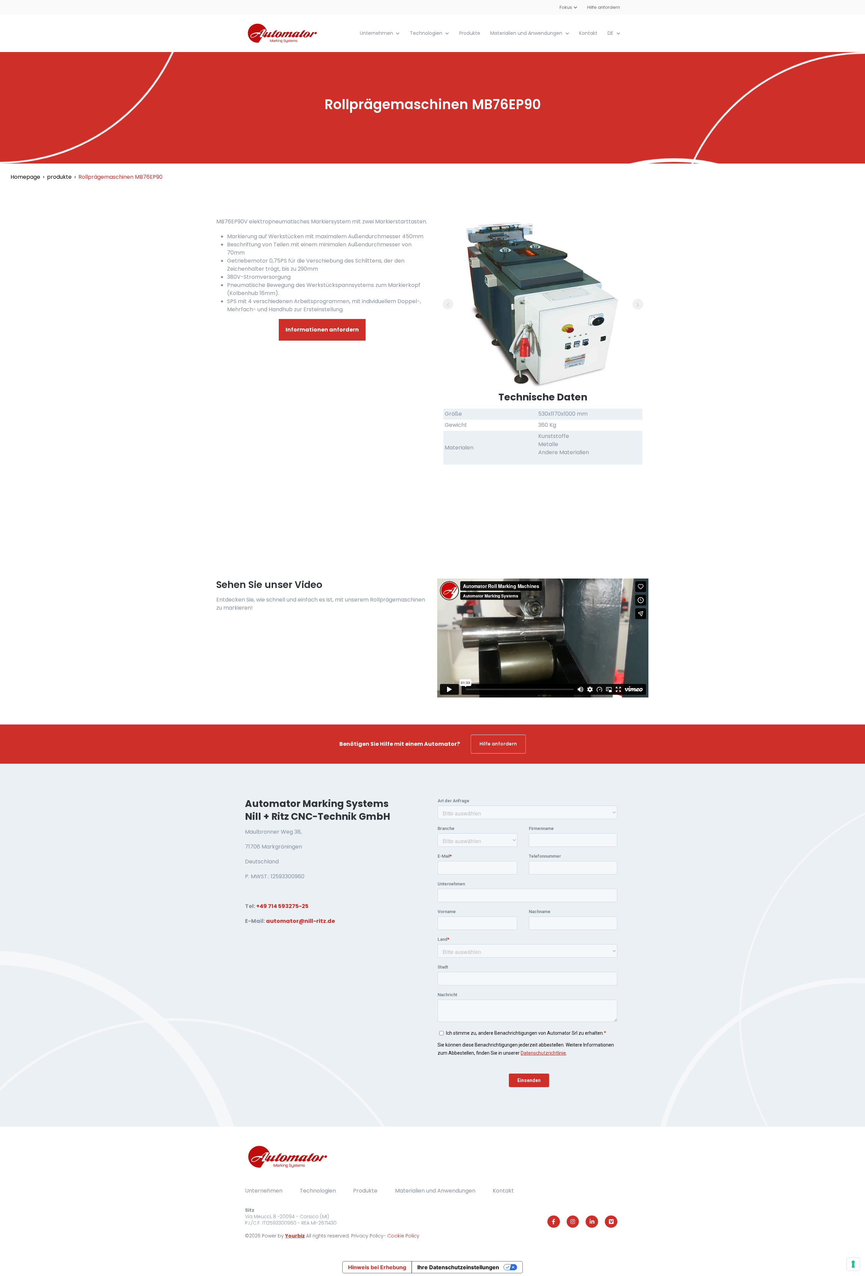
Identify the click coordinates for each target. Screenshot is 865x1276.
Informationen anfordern (322, 330)
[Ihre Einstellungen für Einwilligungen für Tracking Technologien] (853, 1264)
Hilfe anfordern (603, 7)
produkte (59, 177)
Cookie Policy (403, 1235)
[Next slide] (638, 304)
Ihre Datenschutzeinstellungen (458, 1267)
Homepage (25, 177)
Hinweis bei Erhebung (377, 1267)
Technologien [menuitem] (318, 1191)
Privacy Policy (367, 1235)
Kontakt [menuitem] (503, 1191)
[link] (283, 33)
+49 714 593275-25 (282, 906)
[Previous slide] (448, 304)
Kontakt (588, 33)
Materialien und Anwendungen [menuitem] (435, 1191)
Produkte (469, 33)
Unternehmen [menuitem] (263, 1191)
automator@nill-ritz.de (300, 921)
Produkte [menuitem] (365, 1191)
